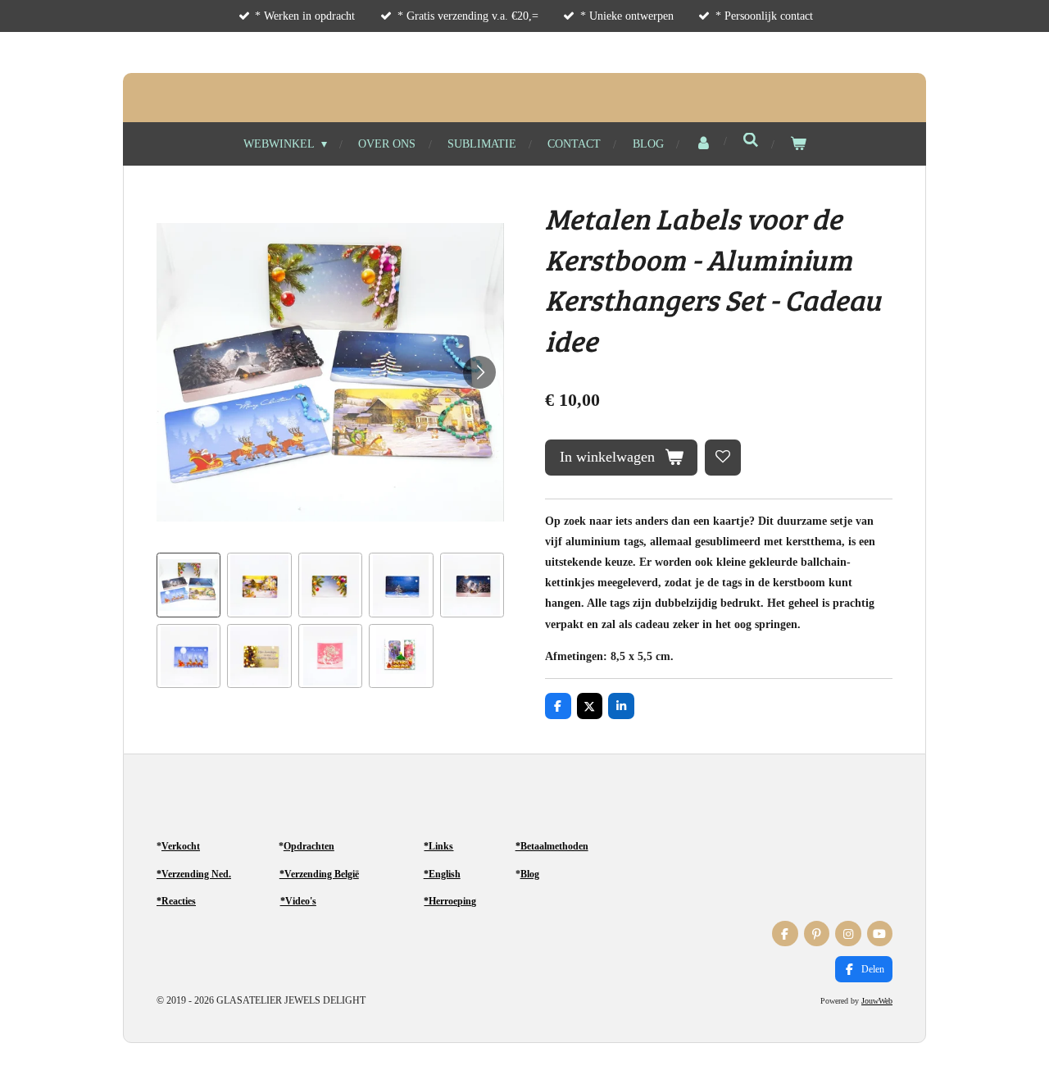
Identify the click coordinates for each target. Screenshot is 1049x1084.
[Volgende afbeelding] (479, 372)
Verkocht (180, 846)
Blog (529, 874)
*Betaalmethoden (551, 846)
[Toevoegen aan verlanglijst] (723, 458)
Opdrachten (309, 846)
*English (442, 874)
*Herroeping (450, 901)
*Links (438, 846)
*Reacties (176, 901)
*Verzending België (319, 874)
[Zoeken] (750, 141)
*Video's (298, 901)
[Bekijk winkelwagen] (798, 143)
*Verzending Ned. (194, 874)
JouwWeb (876, 1000)
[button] (188, 585)
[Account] (703, 143)
